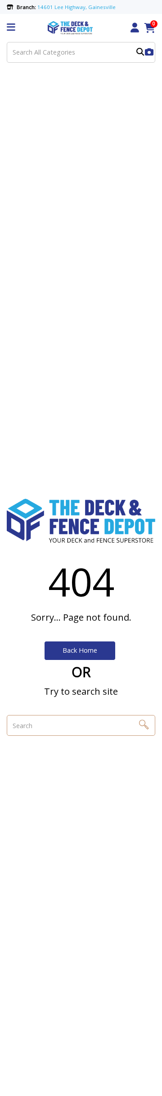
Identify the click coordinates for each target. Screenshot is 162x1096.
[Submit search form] (140, 52)
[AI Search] (149, 52)
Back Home (80, 650)
